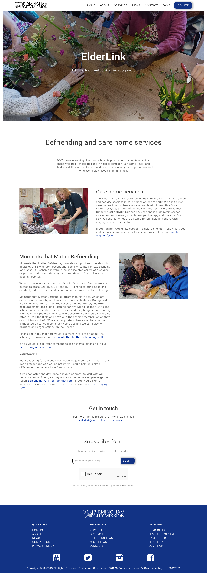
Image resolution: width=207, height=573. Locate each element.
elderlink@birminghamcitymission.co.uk (103, 420)
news (136, 5)
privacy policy (43, 545)
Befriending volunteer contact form (50, 380)
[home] (31, 5)
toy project (98, 534)
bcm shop (156, 545)
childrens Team (101, 538)
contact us (41, 541)
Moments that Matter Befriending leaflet (79, 337)
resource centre (162, 534)
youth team (98, 541)
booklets (96, 545)
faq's (166, 5)
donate (183, 5)
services (120, 5)
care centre (158, 538)
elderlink (156, 541)
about (104, 5)
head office (158, 530)
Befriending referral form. (35, 347)
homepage (39, 530)
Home (91, 5)
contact (151, 5)
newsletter (98, 530)
